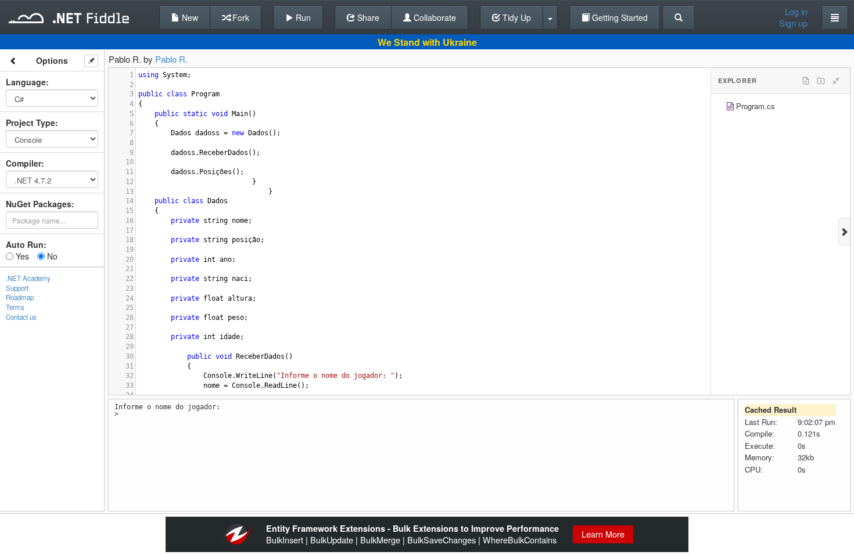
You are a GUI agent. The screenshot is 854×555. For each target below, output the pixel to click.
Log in (796, 11)
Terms (15, 307)
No (51, 256)
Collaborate (433, 17)
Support (17, 288)
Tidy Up (515, 17)
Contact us (21, 317)
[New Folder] (821, 81)
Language (26, 82)
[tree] (780, 108)
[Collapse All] (836, 81)
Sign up (793, 23)
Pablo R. (171, 59)
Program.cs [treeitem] (755, 105)
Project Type (30, 122)
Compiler (23, 163)
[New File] (806, 81)
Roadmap (20, 297)
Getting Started (619, 17)
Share (367, 17)
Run (302, 17)
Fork (239, 17)
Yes (21, 256)
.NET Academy (28, 278)
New (189, 17)
